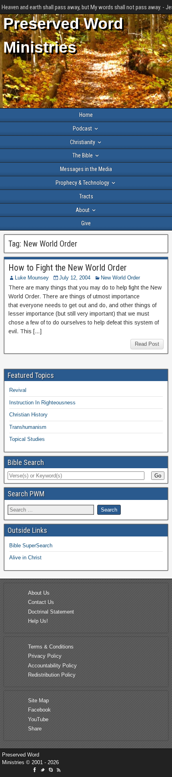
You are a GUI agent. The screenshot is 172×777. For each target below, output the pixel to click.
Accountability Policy (52, 666)
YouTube (38, 719)
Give (86, 223)
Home (86, 115)
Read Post (147, 344)
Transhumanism (27, 427)
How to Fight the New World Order (67, 268)
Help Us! (38, 621)
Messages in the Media (86, 169)
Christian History (28, 415)
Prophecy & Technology (82, 182)
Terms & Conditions (51, 647)
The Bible (82, 155)
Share (35, 729)
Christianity (82, 142)
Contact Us (41, 602)
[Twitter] (44, 771)
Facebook (39, 710)
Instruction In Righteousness (42, 403)
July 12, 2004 (74, 278)
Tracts (86, 196)
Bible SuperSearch (30, 545)
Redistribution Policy (52, 675)
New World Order (120, 278)
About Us (39, 593)
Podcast (82, 128)
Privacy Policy (45, 656)
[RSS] (59, 771)
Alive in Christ (25, 558)
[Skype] (52, 771)
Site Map (38, 700)
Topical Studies (27, 439)
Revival (17, 390)
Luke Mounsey (32, 278)
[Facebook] (36, 771)
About (83, 210)
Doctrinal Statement (51, 612)
